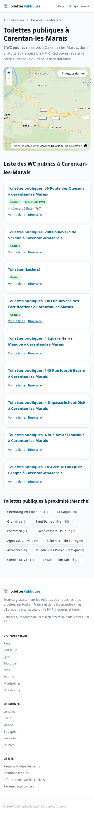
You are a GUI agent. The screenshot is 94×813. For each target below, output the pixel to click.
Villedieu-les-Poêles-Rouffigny (60, 550)
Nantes (8, 677)
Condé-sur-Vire (20, 560)
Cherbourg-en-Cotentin (27, 512)
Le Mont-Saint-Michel (60, 560)
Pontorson (17, 531)
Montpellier (12, 683)
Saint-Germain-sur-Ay (65, 540)
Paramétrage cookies (18, 786)
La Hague (67, 512)
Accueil (8, 20)
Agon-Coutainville (22, 540)
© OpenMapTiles (40, 146)
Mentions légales (16, 773)
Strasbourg (11, 690)
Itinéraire (35, 214)
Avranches (17, 550)
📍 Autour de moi (73, 73)
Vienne (8, 725)
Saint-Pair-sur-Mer (52, 521)
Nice (6, 670)
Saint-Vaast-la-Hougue (56, 531)
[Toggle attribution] (85, 145)
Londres (9, 711)
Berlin (7, 718)
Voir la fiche (16, 214)
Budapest (10, 731)
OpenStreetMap (72, 146)
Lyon (6, 657)
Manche (22, 20)
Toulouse (10, 663)
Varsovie (9, 738)
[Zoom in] (9, 72)
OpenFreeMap (21, 146)
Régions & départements (74, 6)
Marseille (10, 650)
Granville (16, 521)
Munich (9, 745)
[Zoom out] (9, 79)
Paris (7, 643)
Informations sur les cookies (24, 780)
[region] (47, 109)
